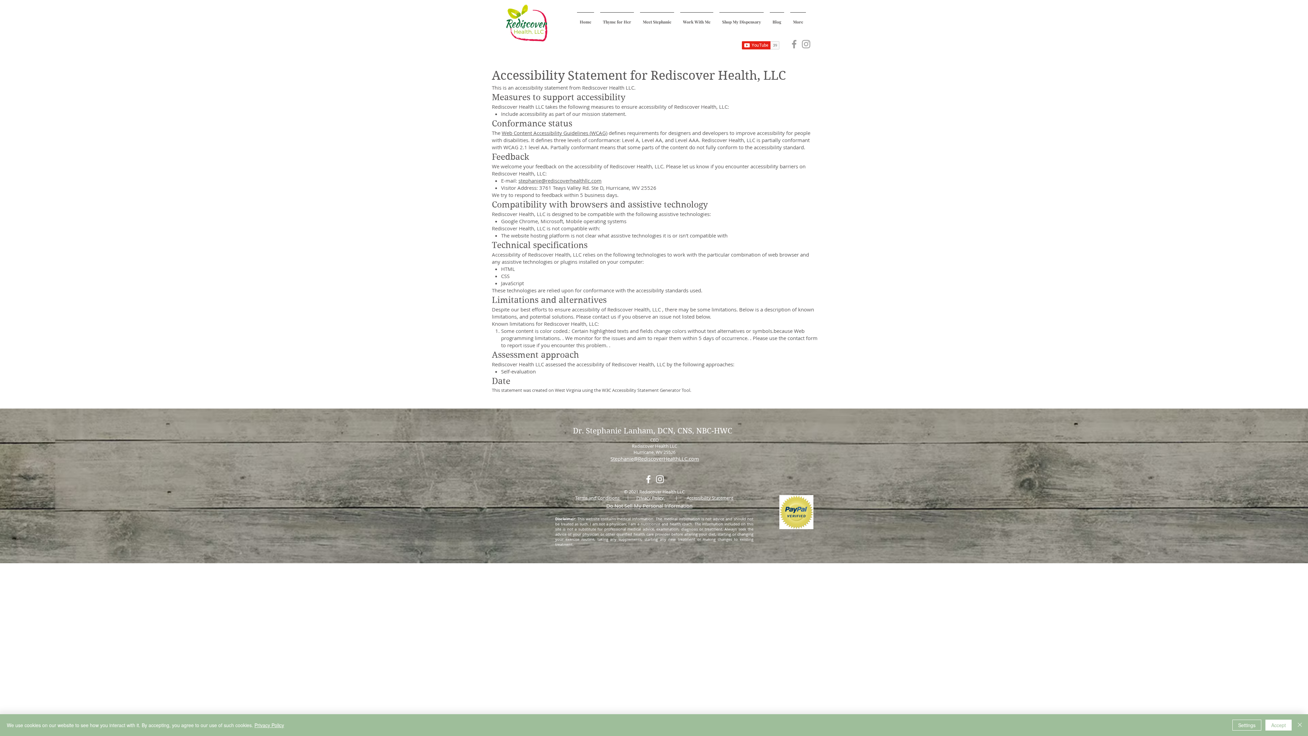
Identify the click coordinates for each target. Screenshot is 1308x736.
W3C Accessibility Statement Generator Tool (646, 390)
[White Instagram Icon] (660, 479)
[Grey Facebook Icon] (794, 44)
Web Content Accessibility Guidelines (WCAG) (554, 132)
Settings (1247, 725)
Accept (1278, 725)
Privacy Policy (650, 498)
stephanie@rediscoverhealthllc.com (560, 180)
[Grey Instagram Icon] (806, 44)
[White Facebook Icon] (648, 479)
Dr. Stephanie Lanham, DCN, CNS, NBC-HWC (653, 430)
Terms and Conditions (598, 498)
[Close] (1300, 725)
